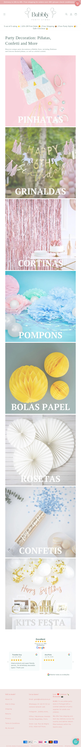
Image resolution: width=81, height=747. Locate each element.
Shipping (8, 709)
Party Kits (9, 632)
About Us (8, 699)
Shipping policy (70, 746)
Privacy (8, 718)
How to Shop (10, 704)
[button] (4, 14)
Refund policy (35, 746)
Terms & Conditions (12, 723)
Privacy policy (46, 746)
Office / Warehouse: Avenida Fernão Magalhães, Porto (39, 717)
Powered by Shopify (23, 746)
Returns (8, 714)
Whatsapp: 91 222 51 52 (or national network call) (39, 705)
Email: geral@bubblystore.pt (39, 699)
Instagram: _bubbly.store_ (38, 711)
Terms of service (58, 746)
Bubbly (14, 746)
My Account (9, 728)
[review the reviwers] (36, 655)
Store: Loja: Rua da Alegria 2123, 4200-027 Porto (39, 725)
